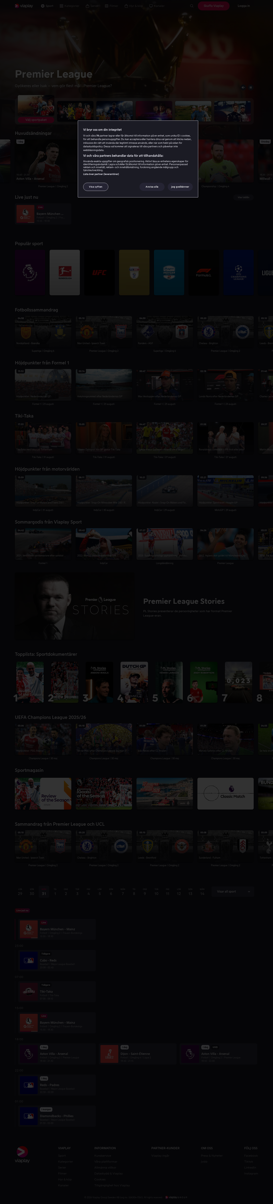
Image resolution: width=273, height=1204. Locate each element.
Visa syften (96, 187)
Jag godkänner (180, 187)
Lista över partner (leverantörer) (101, 174)
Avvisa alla (152, 187)
